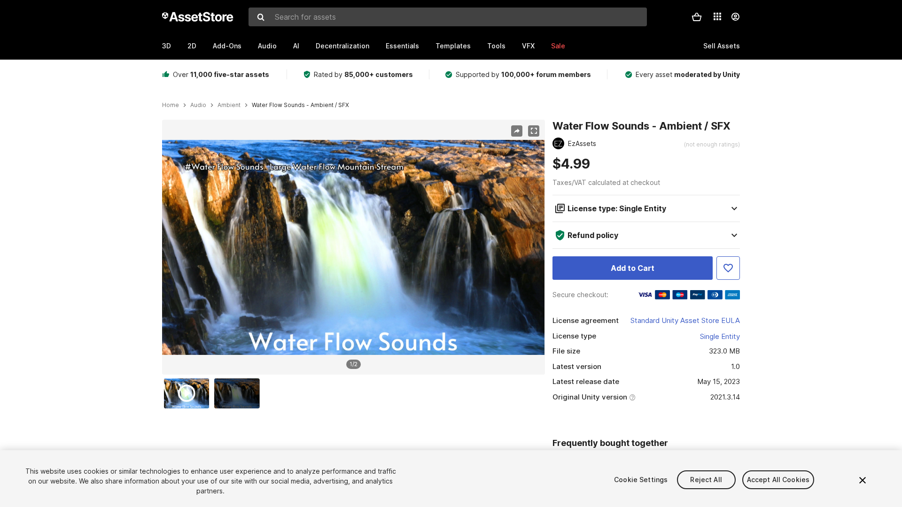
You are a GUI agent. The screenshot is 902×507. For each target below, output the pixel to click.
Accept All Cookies (778, 480)
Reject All (706, 480)
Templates (453, 46)
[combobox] (448, 17)
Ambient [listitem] (229, 105)
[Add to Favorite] (728, 268)
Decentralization (342, 46)
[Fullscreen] (533, 131)
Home (170, 105)
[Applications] (717, 16)
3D (166, 46)
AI (296, 46)
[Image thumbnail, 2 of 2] (239, 393)
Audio (267, 46)
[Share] (516, 131)
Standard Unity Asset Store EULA (685, 320)
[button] (696, 17)
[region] (353, 247)
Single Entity (720, 336)
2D (191, 46)
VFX (528, 46)
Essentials (402, 46)
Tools (496, 46)
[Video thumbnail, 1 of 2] (188, 393)
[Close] (862, 480)
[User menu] (735, 17)
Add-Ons (227, 46)
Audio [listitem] (198, 105)
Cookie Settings (641, 480)
